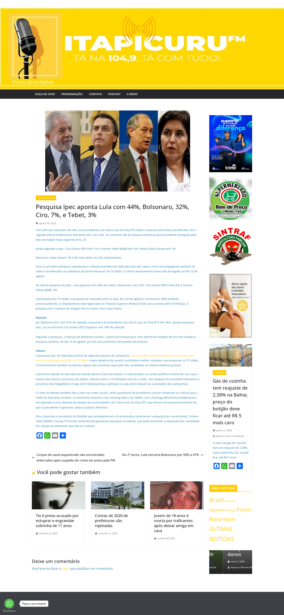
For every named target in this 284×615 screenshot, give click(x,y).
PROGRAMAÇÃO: (72, 94)
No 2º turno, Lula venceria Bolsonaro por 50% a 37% (160, 455)
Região (229, 519)
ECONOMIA (219, 372)
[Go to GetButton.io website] (9, 611)
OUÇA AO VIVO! (45, 94)
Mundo (231, 510)
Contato (95, 94)
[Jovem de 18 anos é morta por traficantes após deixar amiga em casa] (176, 484)
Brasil (216, 500)
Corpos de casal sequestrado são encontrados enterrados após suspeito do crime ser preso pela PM (76, 457)
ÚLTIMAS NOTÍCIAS (45, 198)
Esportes (217, 510)
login (65, 568)
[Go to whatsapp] (9, 603)
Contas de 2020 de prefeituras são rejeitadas (111, 520)
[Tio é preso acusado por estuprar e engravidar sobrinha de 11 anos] (58, 484)
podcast (114, 94)
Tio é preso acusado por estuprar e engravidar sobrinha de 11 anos (57, 520)
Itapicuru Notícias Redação (230, 436)
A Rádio (132, 94)
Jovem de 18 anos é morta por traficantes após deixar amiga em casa (174, 523)
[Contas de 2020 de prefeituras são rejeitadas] (117, 484)
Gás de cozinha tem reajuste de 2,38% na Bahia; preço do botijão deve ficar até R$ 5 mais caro (230, 402)
